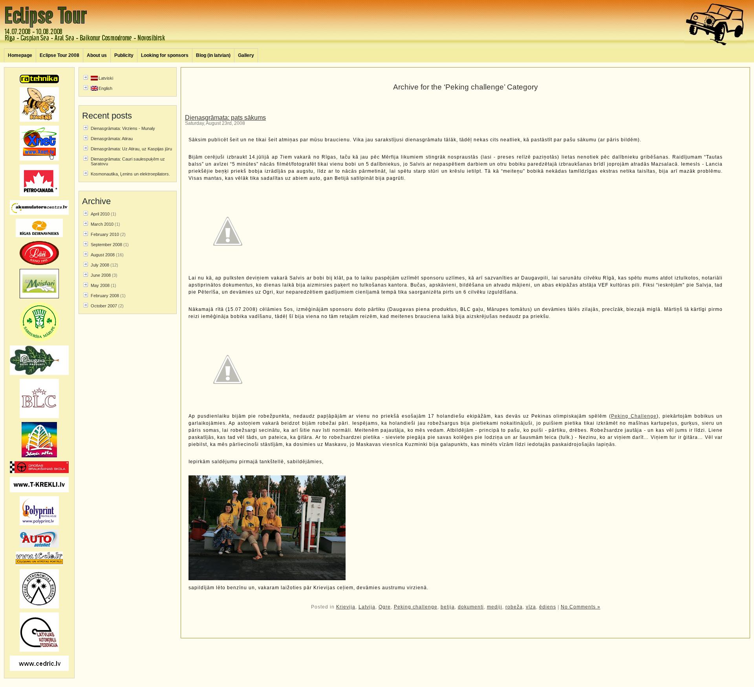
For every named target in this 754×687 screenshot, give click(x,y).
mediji (494, 607)
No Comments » (580, 607)
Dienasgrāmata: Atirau (112, 138)
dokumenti (471, 607)
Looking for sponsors (164, 55)
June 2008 (101, 275)
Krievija (345, 607)
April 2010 (100, 214)
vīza (531, 607)
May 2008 (100, 285)
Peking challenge (415, 607)
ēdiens (547, 607)
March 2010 (102, 224)
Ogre (385, 607)
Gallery (246, 55)
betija (448, 607)
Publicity (124, 55)
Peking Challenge (634, 416)
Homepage (20, 55)
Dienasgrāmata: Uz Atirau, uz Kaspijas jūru (131, 148)
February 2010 (105, 234)
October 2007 (104, 305)
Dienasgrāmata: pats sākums (225, 117)
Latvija (367, 607)
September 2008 (106, 244)
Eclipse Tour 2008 (59, 55)
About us (97, 55)
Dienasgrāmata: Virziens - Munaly (123, 128)
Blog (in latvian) (213, 55)
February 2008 (105, 295)
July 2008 (100, 265)
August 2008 (103, 254)
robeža (514, 607)
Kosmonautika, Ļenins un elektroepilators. (130, 174)
